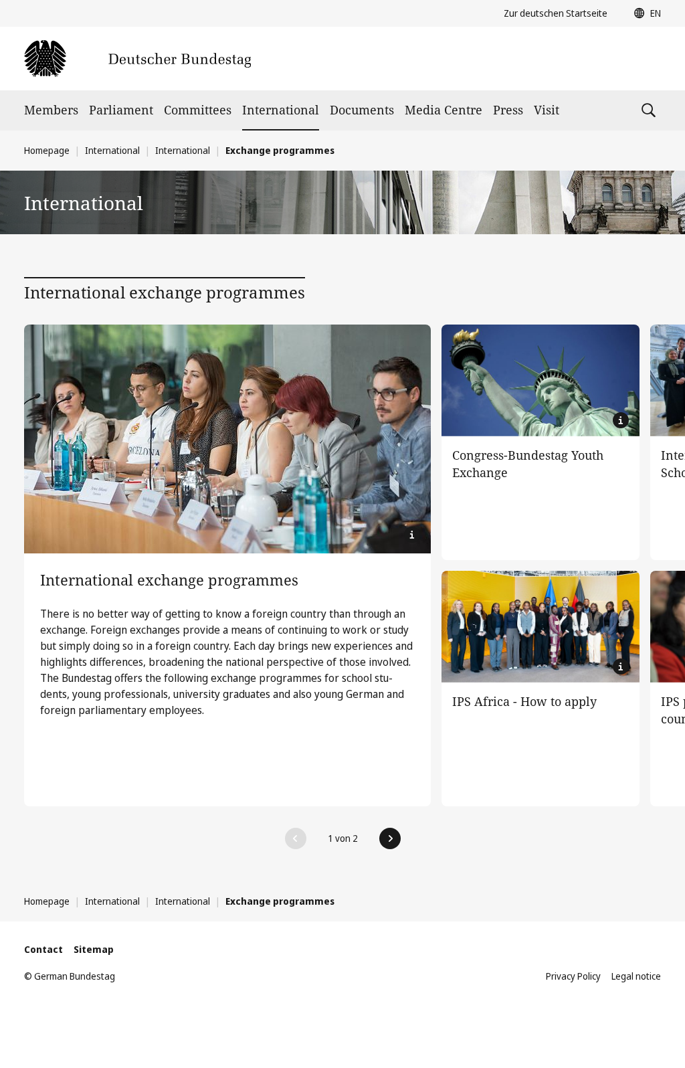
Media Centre (443, 110)
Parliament (121, 110)
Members (51, 110)
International (280, 110)
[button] (644, 13)
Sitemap (94, 949)
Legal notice (636, 976)
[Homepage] (137, 58)
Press (508, 110)
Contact (43, 949)
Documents (362, 110)
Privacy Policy (573, 976)
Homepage (47, 150)
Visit (546, 110)
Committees (197, 110)
